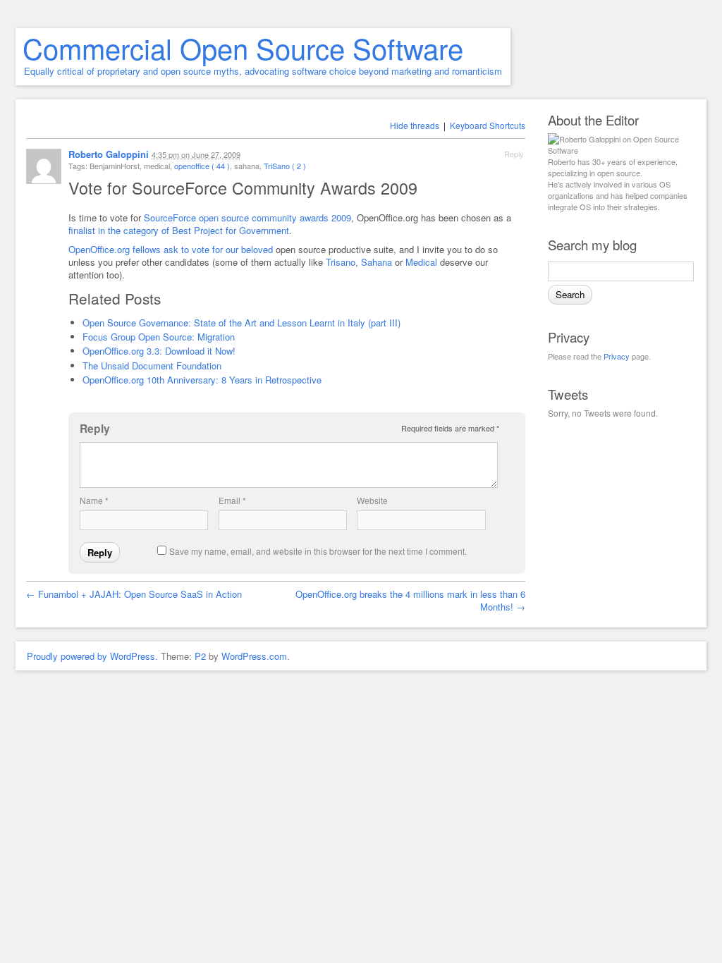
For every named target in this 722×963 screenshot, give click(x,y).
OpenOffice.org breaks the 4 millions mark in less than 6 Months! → (410, 600)
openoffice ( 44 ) (202, 165)
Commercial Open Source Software (243, 47)
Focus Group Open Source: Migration (158, 336)
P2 (200, 656)
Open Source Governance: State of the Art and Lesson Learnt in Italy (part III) (241, 322)
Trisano (340, 262)
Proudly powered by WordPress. (92, 656)
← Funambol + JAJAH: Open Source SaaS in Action (134, 594)
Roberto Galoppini (108, 154)
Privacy (617, 356)
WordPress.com (254, 656)
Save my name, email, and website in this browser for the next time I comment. (318, 551)
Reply (514, 153)
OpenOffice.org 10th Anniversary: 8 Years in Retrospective (202, 379)
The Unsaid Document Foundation (151, 365)
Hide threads (414, 125)
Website (372, 500)
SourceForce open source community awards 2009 (247, 217)
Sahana (376, 262)
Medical (421, 262)
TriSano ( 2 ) (285, 165)
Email (232, 500)
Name (94, 500)
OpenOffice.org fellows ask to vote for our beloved (170, 249)
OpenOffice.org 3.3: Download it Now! (158, 350)
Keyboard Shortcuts (487, 125)
